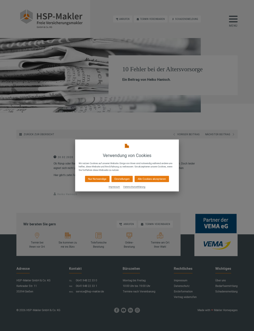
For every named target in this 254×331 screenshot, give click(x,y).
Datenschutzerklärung (134, 187)
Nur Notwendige (97, 179)
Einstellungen (122, 179)
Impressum (114, 187)
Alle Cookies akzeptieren (152, 179)
